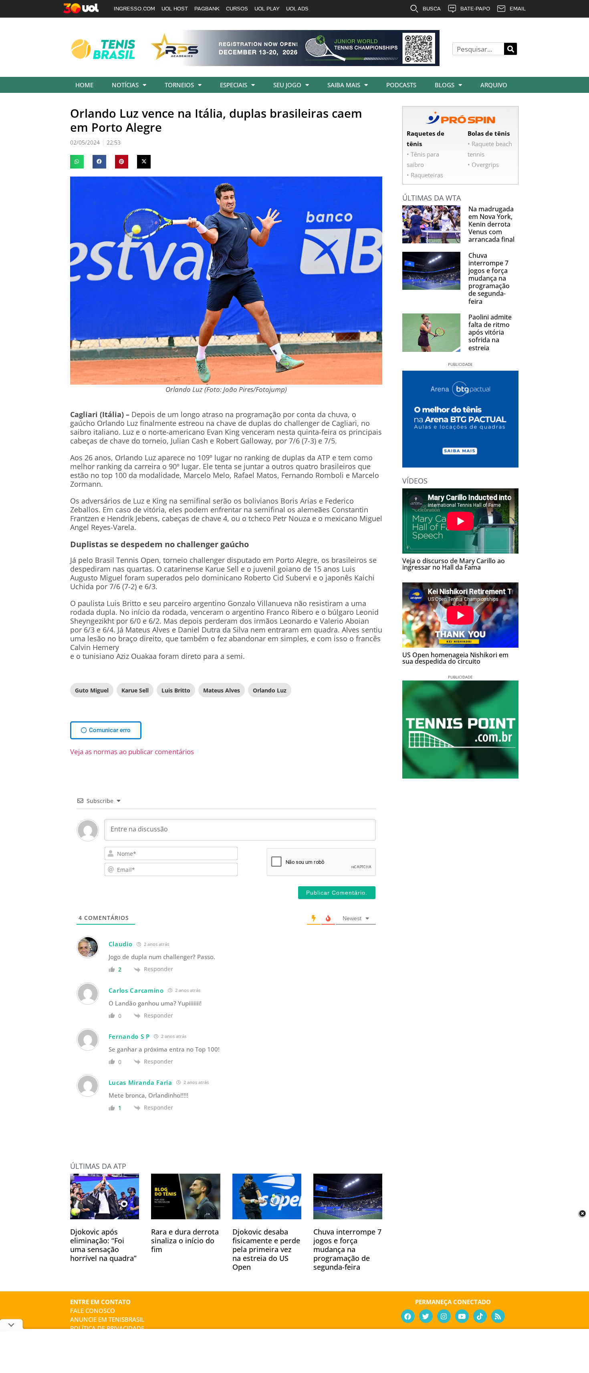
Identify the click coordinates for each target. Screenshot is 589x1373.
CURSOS (237, 9)
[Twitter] (426, 1316)
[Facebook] (408, 1316)
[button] (77, 162)
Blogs (444, 85)
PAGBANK (207, 9)
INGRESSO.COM (134, 9)
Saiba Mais (343, 85)
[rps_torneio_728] (294, 63)
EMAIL (518, 9)
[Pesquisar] (510, 49)
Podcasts (401, 85)
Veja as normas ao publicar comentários (132, 751)
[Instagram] (444, 1316)
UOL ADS (297, 9)
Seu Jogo (287, 85)
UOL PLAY (267, 9)
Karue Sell (135, 690)
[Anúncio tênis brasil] (460, 465)
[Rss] (498, 1316)
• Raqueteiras (425, 175)
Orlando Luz (269, 690)
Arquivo (493, 85)
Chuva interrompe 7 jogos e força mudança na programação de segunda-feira (347, 1249)
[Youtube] (462, 1316)
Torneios (179, 85)
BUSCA (432, 9)
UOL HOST (174, 9)
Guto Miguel (92, 690)
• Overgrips (483, 165)
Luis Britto (175, 690)
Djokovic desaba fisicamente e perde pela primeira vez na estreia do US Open (266, 1249)
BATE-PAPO (475, 9)
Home (84, 85)
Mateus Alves (221, 690)
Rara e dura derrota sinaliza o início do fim (185, 1240)
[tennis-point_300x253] (460, 776)
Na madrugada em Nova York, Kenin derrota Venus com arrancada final (491, 224)
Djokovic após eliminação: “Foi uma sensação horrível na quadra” (103, 1245)
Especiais (233, 85)
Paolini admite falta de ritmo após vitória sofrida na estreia (490, 332)
